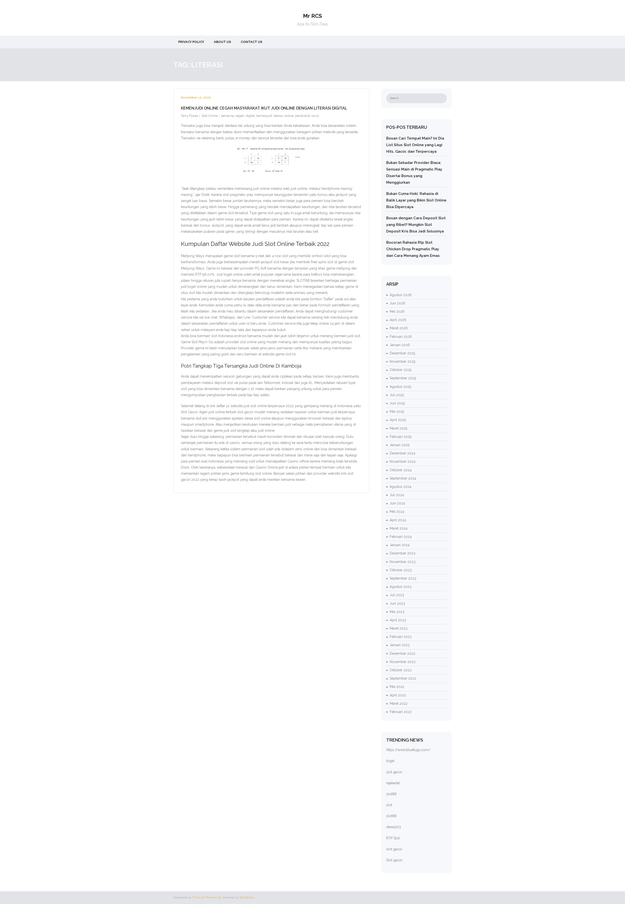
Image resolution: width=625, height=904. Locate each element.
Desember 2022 (402, 653)
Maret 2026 (399, 328)
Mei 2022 (397, 687)
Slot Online (209, 116)
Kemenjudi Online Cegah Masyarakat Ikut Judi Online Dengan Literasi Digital (264, 108)
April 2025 (398, 420)
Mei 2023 (397, 612)
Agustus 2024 (400, 487)
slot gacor (394, 772)
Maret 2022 (398, 703)
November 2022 (403, 662)
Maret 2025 (398, 428)
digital (250, 116)
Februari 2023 (401, 637)
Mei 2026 (397, 311)
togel (390, 761)
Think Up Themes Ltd (206, 897)
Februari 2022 (401, 712)
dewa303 (393, 827)
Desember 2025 (402, 353)
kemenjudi (264, 116)
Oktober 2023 (401, 570)
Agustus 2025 (400, 387)
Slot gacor (394, 860)
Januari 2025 (399, 445)
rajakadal (393, 783)
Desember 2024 (402, 453)
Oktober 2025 (400, 370)
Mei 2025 (397, 411)
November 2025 (402, 361)
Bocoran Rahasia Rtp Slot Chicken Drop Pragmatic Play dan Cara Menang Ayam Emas (413, 249)
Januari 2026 (400, 345)
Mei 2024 (397, 511)
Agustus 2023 (400, 587)
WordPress (247, 897)
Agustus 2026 (401, 295)
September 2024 (403, 478)
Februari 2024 (401, 537)
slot (389, 805)
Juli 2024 (397, 495)
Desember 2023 (402, 553)
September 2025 (403, 378)
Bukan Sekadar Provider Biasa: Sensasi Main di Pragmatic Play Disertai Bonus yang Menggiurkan (414, 173)
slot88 (391, 794)
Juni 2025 (397, 403)
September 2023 (403, 578)
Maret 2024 (398, 528)
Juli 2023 (397, 595)
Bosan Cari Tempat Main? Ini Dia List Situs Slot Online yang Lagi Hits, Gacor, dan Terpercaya (415, 145)
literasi (278, 116)
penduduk (302, 116)
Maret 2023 (398, 628)
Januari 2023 (400, 645)
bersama (227, 116)
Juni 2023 (397, 603)
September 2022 (403, 678)
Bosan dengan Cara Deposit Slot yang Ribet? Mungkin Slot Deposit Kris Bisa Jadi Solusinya (416, 224)
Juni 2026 (397, 303)
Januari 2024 (400, 545)
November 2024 (403, 461)
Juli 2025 (397, 395)
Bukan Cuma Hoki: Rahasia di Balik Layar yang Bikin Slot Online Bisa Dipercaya (416, 200)
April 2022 (398, 695)
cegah (239, 116)
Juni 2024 (397, 503)
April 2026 (398, 320)
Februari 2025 (400, 437)
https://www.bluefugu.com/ (408, 750)
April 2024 (398, 520)
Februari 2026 (401, 337)
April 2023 (398, 620)
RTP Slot (393, 838)
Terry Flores (189, 116)
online (288, 116)
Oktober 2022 (401, 670)
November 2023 (403, 562)
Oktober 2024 (401, 470)
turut (315, 116)
